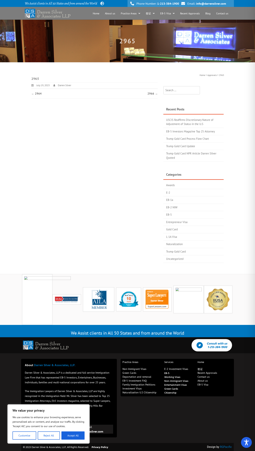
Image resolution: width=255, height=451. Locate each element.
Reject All (48, 435)
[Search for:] (181, 90)
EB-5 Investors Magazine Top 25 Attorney (190, 131)
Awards (170, 185)
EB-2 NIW (171, 207)
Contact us (222, 13)
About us (110, 13)
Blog (208, 13)
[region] (48, 424)
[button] (130, 13)
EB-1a (169, 200)
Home (96, 13)
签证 (148, 13)
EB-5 (169, 214)
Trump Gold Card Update (180, 146)
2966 (152, 93)
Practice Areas (129, 13)
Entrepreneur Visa (176, 222)
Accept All (73, 435)
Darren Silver (64, 85)
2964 (36, 93)
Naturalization (174, 244)
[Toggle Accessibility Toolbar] (246, 442)
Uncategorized (175, 259)
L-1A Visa (171, 237)
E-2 (168, 192)
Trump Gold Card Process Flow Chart (187, 138)
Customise (24, 435)
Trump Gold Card (176, 251)
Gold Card (172, 229)
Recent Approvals (190, 13)
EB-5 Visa (165, 13)
